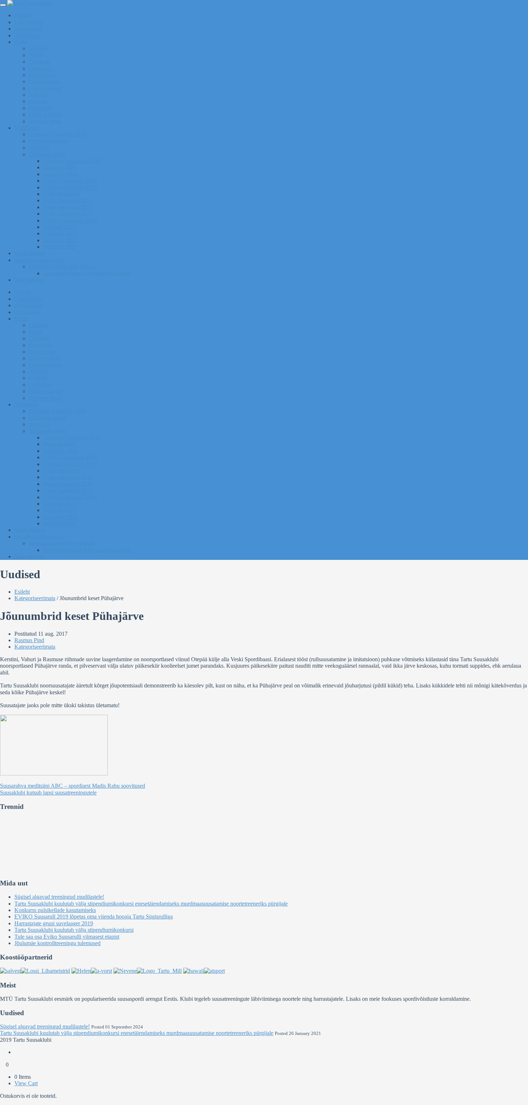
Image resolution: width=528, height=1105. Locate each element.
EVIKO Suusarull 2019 (70, 187)
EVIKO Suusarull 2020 (70, 181)
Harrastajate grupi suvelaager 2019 (53, 923)
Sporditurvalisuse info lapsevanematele (87, 273)
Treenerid (39, 62)
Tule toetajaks (30, 280)
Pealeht (22, 15)
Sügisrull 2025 (59, 167)
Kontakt (38, 101)
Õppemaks (41, 68)
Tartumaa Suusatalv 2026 (57, 134)
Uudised (38, 48)
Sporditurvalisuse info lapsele (62, 266)
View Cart (26, 1083)
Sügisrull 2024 (59, 227)
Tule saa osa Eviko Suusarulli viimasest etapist (66, 937)
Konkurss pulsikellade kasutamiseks (55, 910)
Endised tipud (44, 81)
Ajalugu (38, 95)
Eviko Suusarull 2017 (67, 214)
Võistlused (26, 128)
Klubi (20, 42)
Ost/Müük (40, 108)
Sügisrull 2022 (59, 247)
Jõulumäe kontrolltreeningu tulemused (57, 943)
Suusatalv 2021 (60, 240)
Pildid (35, 55)
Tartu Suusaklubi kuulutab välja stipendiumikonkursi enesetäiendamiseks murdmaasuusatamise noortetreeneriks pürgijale (151, 904)
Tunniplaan (27, 35)
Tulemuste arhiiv (47, 154)
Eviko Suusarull (61, 194)
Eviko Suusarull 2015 (67, 200)
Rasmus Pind (29, 640)
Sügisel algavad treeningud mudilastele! (59, 897)
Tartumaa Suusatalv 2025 (72, 161)
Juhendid (39, 147)
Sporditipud (42, 75)
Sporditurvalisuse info (39, 260)
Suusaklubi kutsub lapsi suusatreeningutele (48, 792)
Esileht (22, 592)
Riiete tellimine (46, 114)
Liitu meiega (28, 22)
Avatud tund (28, 29)
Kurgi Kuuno (29, 253)
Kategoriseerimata (34, 598)
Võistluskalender (48, 141)
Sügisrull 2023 (59, 233)
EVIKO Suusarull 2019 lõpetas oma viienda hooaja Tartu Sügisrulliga (93, 916)
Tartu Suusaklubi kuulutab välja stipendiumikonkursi (74, 930)
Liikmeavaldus (45, 88)
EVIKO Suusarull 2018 (70, 220)
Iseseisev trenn (45, 121)
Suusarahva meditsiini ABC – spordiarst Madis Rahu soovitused (72, 786)
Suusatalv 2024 (60, 174)
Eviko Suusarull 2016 (67, 207)
